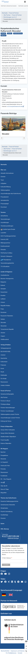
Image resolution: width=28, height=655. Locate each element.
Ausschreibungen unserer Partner (10, 418)
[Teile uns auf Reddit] (18, 581)
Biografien (4, 493)
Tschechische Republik (7, 329)
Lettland (3, 299)
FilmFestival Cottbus (6, 253)
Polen (2, 309)
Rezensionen (4, 382)
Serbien (3, 319)
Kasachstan (4, 292)
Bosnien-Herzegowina (7, 278)
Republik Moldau (5, 305)
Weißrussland (5, 339)
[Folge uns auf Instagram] (9, 573)
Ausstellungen (5, 222)
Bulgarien (3, 282)
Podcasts (3, 365)
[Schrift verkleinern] (26, 649)
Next (24, 138)
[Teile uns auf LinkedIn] (12, 581)
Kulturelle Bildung (6, 187)
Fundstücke (4, 476)
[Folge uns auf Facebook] (2, 573)
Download (4, 207)
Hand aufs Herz (5, 465)
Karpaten (10, 33)
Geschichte (4, 358)
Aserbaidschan (5, 275)
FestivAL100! (4, 239)
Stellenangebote (5, 190)
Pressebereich (5, 197)
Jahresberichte (5, 200)
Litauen (3, 302)
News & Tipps (5, 489)
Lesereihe (3, 233)
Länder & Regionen (6, 272)
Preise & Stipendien (7, 426)
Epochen (3, 452)
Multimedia (4, 375)
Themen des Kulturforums (8, 498)
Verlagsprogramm (6, 348)
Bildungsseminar (5, 243)
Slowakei (3, 33)
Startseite (4, 164)
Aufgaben (3, 183)
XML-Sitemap (5, 529)
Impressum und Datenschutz (19, 651)
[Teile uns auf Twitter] (2, 581)
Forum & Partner (6, 391)
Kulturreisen (4, 362)
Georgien (3, 289)
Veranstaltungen (5, 219)
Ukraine (3, 333)
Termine (3, 212)
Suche (2, 523)
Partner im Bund (5, 401)
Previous (2, 138)
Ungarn (3, 336)
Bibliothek (3, 35)
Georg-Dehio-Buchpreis (7, 433)
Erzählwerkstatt (5, 246)
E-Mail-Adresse (7, 558)
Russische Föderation (7, 316)
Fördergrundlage (5, 404)
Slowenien (4, 326)
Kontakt (20, 653)
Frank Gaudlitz (5, 440)
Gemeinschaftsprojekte (7, 394)
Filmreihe (3, 249)
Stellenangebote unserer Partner (10, 414)
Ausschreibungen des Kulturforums (11, 193)
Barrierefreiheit (5, 651)
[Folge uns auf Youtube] (5, 573)
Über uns (3, 170)
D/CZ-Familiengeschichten (8, 236)
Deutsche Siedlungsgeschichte (9, 501)
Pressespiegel (5, 203)
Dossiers (3, 518)
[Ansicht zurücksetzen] (26, 651)
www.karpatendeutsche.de (14, 106)
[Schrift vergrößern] (26, 646)
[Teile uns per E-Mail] (22, 581)
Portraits (3, 469)
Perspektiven (4, 455)
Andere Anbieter (5, 385)
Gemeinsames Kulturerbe (8, 505)
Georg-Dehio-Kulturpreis (8, 430)
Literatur (3, 355)
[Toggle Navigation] (25, 2)
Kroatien (3, 295)
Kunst (2, 368)
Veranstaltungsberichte (7, 263)
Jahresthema (4, 216)
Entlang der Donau (6, 421)
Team (2, 180)
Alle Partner (4, 397)
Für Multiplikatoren (11, 653)
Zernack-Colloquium (6, 256)
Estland (3, 285)
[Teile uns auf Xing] (9, 581)
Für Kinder (3, 378)
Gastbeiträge (4, 515)
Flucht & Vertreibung (6, 511)
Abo (2, 482)
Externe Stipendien (6, 443)
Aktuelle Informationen (7, 173)
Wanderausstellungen (7, 226)
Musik (2, 372)
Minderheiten (4, 508)
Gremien (3, 176)
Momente (3, 459)
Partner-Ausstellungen (7, 411)
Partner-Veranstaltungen (9, 6)
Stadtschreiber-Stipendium (8, 436)
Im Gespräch (4, 462)
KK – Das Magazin (6, 479)
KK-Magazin (4, 449)
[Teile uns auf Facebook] (5, 581)
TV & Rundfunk (5, 266)
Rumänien (3, 312)
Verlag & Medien (6, 345)
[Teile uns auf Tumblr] (16, 581)
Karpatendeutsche (18, 33)
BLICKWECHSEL (5, 351)
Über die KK (4, 486)
